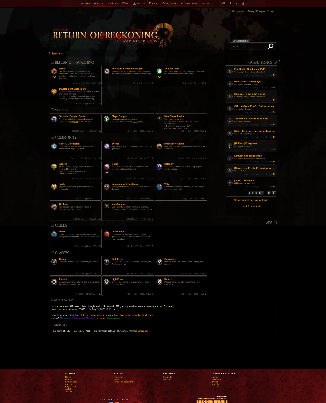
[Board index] (112, 27)
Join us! (68, 391)
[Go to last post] (274, 75)
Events (248, 109)
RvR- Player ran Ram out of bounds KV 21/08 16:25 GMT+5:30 (255, 131)
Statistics (61, 325)
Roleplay (169, 164)
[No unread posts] (100, 83)
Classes (237, 171)
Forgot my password (123, 382)
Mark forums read (251, 206)
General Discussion (69, 144)
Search (271, 47)
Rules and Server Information (127, 69)
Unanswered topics (243, 200)
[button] (274, 193)
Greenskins (170, 259)
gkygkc (100, 315)
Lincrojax (132, 315)
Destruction (118, 232)
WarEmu (167, 379)
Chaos (62, 259)
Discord (215, 386)
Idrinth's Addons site (67, 174)
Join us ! (100, 3)
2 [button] (252, 193)
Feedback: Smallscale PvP (249, 69)
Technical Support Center (72, 116)
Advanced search (241, 40)
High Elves (117, 279)
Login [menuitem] (272, 12)
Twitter (215, 382)
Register (118, 377)
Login (116, 379)
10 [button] (269, 193)
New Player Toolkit (174, 116)
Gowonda (167, 377)
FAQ (252, 12)
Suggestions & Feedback (255, 72)
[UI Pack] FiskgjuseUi (246, 143)
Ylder (150, 315)
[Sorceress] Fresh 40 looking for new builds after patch (255, 168)
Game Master (113, 318)
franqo (93, 315)
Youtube (216, 384)
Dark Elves (247, 171)
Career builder (190, 3)
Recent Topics (259, 62)
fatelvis (84, 315)
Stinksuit (142, 315)
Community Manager (84, 318)
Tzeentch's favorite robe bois (251, 118)
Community (238, 72)
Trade (62, 184)
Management (66, 318)
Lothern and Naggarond (248, 155)
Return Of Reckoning (74, 62)
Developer (101, 318)
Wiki (127, 3)
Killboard (141, 3)
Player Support (249, 134)
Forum (114, 3)
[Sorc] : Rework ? (244, 180)
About (206, 3)
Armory (155, 3)
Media (115, 164)
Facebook (216, 379)
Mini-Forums (118, 204)
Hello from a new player (247, 81)
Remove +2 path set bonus (249, 93)
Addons (248, 146)
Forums (68, 379)
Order (62, 232)
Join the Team (171, 69)
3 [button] (256, 193)
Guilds (61, 225)
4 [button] (259, 193)
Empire (63, 279)
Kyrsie (123, 315)
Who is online (63, 300)
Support (237, 134)
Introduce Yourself (252, 84)
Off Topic (64, 204)
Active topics (261, 200)
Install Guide (73, 121)
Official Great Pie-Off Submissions (254, 106)
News (62, 69)
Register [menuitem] (261, 12)
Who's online (71, 382)
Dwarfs (167, 279)
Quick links (239, 12)
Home (87, 3)
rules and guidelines (123, 74)
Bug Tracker (171, 3)
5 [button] (262, 193)
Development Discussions (72, 89)
